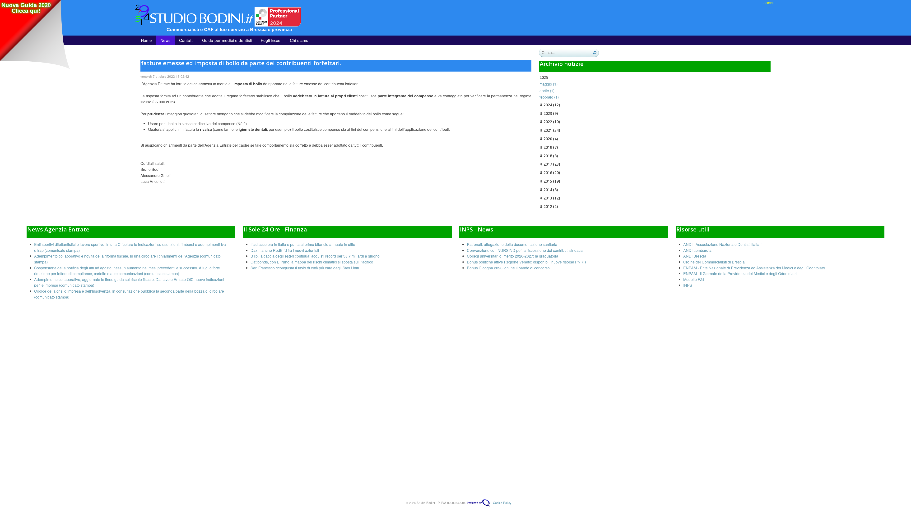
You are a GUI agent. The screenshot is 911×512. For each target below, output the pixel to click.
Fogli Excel (271, 40)
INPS (687, 285)
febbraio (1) (549, 97)
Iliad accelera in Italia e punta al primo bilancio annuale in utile (303, 244)
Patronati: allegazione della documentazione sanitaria (512, 244)
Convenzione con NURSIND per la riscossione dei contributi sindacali (526, 250)
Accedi (768, 2)
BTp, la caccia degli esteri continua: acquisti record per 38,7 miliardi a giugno (315, 256)
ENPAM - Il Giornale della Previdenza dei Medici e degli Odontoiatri (740, 273)
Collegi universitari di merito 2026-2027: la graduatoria (512, 256)
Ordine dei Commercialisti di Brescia (714, 262)
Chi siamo (299, 40)
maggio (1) (548, 84)
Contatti (186, 40)
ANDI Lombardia (697, 250)
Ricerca (594, 52)
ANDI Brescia (694, 256)
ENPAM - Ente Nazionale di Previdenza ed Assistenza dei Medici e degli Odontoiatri (754, 268)
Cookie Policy (502, 502)
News (165, 40)
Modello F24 (693, 279)
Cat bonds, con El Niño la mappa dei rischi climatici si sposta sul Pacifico (312, 262)
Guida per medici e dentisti (227, 40)
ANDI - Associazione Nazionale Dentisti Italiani (722, 244)
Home (146, 40)
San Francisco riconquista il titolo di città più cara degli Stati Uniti (305, 268)
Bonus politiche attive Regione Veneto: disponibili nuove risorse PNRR (526, 262)
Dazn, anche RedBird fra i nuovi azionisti (285, 250)
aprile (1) (546, 90)
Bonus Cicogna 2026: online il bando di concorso (508, 268)
